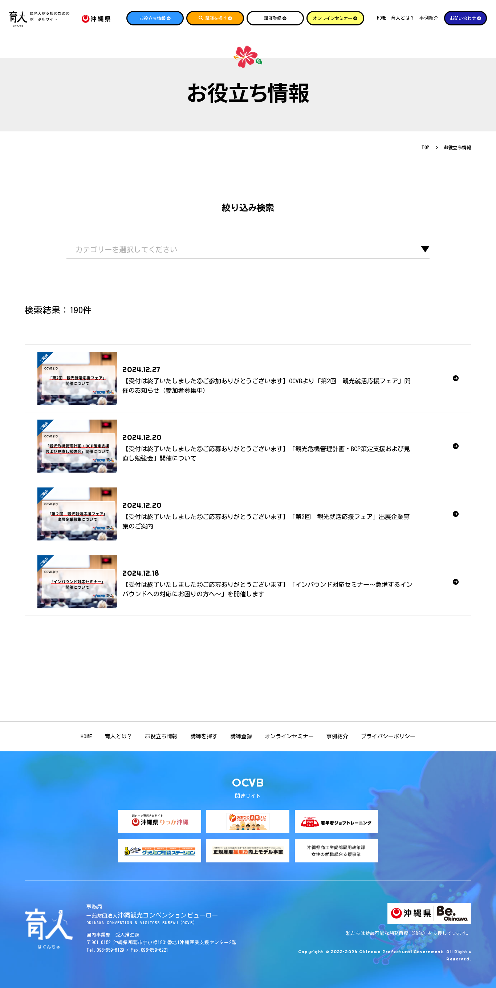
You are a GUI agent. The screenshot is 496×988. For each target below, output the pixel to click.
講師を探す (203, 736)
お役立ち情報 (161, 736)
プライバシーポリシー (388, 736)
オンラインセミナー (289, 736)
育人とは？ (403, 18)
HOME (381, 18)
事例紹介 (428, 18)
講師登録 (241, 736)
